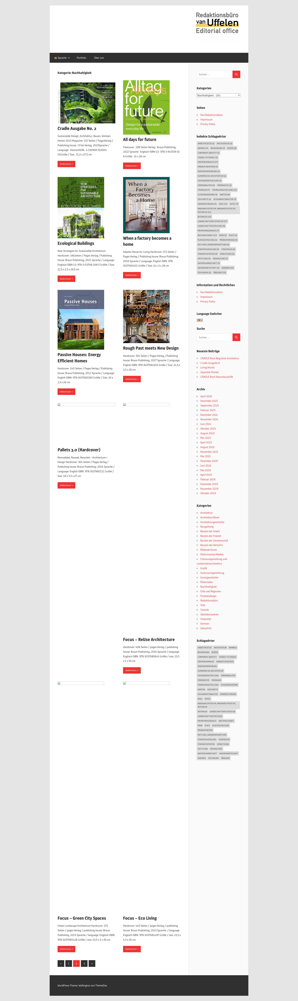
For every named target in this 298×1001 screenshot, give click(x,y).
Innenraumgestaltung (212, 572)
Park (223, 235)
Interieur (204, 216)
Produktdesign (228, 240)
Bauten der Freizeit (210, 535)
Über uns (99, 57)
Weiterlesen (65, 163)
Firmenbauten (206, 185)
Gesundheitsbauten (224, 199)
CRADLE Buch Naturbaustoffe (216, 376)
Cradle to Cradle (208, 157)
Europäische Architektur (212, 176)
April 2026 (206, 396)
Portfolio (81, 57)
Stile (202, 605)
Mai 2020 (205, 470)
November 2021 (209, 451)
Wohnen (228, 268)
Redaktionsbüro (209, 600)
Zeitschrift (205, 628)
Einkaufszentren (208, 166)
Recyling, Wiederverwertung (213, 244)
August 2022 (207, 447)
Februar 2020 (208, 479)
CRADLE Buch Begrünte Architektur (219, 358)
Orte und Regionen (210, 591)
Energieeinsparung (209, 171)
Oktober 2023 (208, 428)
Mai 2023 (205, 437)
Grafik (203, 568)
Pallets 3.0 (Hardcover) (79, 449)
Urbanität (205, 619)
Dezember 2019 (209, 484)
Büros (231, 148)
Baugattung (207, 526)
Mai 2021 (205, 456)
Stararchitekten (207, 254)
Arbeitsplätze (206, 143)
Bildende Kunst (208, 549)
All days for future (139, 139)
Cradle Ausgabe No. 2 (77, 128)
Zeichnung (204, 272)
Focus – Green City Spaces (82, 918)
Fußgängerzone (207, 194)
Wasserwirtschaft (208, 268)
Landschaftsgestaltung (211, 226)
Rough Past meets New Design (151, 348)
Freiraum (204, 190)
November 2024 (209, 419)
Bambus (203, 148)
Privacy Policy (207, 124)
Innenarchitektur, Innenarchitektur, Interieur (217, 210)
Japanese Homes (209, 372)
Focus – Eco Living (140, 918)
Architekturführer (209, 517)
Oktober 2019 (208, 493)
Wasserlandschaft (209, 263)
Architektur (224, 143)
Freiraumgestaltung (224, 190)
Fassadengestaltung (209, 180)
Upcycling (204, 258)
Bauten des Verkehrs (211, 545)
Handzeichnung (207, 204)
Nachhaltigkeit (207, 235)
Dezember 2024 (209, 414)
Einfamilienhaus (208, 162)
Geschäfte (204, 199)
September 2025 (209, 405)
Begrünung (218, 148)
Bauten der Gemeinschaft (214, 540)
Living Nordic (207, 367)
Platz (233, 235)
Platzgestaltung (207, 240)
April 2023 (206, 442)
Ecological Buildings (76, 243)
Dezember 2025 (209, 400)
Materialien (206, 582)
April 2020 (206, 474)
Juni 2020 (205, 465)
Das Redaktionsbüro (211, 114)
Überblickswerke (209, 614)
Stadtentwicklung (208, 249)
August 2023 (207, 433)
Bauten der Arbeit (210, 531)
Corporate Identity (208, 153)
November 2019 (209, 488)
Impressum (206, 119)
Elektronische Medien (212, 554)
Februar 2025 (207, 410)
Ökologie (220, 272)
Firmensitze (224, 185)
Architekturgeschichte (212, 522)
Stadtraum (228, 249)
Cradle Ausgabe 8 (210, 363)
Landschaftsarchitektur (212, 221)
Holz (223, 204)
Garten (225, 194)
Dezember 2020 (209, 460)
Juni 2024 (205, 424)
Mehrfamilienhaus (208, 230)
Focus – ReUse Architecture (149, 639)
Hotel (234, 204)
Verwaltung (220, 258)
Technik (204, 609)
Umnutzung (227, 254)
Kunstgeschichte (209, 577)
